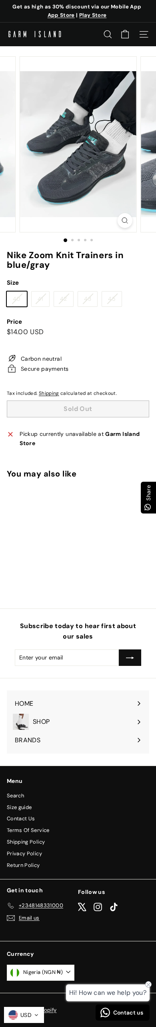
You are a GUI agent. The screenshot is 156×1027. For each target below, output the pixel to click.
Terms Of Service (28, 830)
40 (20, 300)
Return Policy (23, 865)
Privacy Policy (24, 853)
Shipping (49, 393)
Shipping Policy (26, 841)
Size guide (19, 807)
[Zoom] (124, 220)
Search (15, 795)
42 (66, 300)
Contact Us (21, 818)
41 (43, 300)
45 (115, 300)
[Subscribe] (130, 657)
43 (90, 300)
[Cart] (125, 34)
